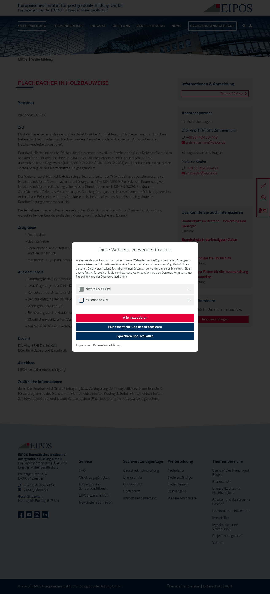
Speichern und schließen (135, 336)
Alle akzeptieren (135, 318)
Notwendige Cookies (98, 289)
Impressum (83, 345)
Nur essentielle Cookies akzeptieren (135, 327)
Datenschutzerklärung (106, 345)
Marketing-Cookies (97, 300)
